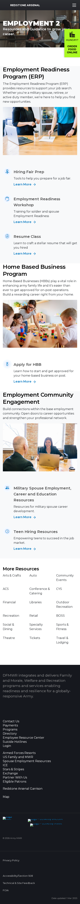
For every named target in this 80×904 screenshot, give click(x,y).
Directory (10, 733)
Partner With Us (15, 777)
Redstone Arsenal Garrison (22, 788)
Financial (9, 602)
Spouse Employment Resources (27, 761)
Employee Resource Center (23, 737)
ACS (6, 589)
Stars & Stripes (13, 769)
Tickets (34, 638)
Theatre (9, 638)
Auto (33, 575)
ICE (5, 765)
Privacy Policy (11, 860)
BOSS (60, 615)
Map (6, 796)
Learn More (23, 184)
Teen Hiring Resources (36, 531)
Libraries (35, 602)
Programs (10, 729)
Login (7, 745)
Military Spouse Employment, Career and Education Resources (42, 494)
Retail (33, 615)
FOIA (6, 890)
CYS (59, 589)
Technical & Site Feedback (19, 883)
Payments (10, 725)
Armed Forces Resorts (19, 753)
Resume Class (27, 236)
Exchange (10, 773)
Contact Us (11, 721)
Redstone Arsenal (25, 5)
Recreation (11, 615)
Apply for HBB (27, 364)
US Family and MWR (18, 757)
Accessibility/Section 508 (18, 875)
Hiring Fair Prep (29, 172)
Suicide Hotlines (15, 741)
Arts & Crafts (12, 575)
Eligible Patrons (14, 781)
